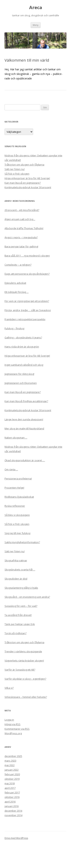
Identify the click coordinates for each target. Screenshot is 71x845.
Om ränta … (11, 469)
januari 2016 (12, 806)
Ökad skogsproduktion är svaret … (25, 460)
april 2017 (10, 788)
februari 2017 (12, 792)
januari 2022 (12, 769)
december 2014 (13, 810)
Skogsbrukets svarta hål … (20, 569)
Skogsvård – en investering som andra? (27, 597)
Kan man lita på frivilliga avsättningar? (26, 401)
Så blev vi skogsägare (17, 515)
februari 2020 (12, 774)
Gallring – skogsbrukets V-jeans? (23, 337)
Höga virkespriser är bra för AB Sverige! (27, 178)
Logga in (9, 719)
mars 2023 (10, 760)
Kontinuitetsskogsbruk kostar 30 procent (28, 187)
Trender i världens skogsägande (23, 651)
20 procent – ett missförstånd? (22, 210)
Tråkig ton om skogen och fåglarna (24, 164)
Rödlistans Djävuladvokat (19, 496)
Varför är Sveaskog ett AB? (20, 669)
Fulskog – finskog (14, 328)
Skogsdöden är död (16, 578)
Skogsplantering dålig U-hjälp (21, 587)
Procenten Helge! (14, 487)
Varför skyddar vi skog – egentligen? (25, 678)
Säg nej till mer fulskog (17, 533)
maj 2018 (10, 783)
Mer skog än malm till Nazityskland (24, 428)
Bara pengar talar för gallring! (21, 246)
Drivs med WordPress (16, 838)
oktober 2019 (12, 779)
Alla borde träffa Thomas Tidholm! (24, 228)
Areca (35, 7)
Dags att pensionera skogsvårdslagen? (27, 273)
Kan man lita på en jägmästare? (23, 182)
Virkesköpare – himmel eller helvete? (26, 697)
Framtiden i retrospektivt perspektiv (25, 319)
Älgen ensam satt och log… (20, 219)
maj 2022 (10, 765)
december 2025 (13, 756)
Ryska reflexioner (15, 506)
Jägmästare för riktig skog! (19, 374)
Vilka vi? (9, 688)
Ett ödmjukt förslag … (17, 292)
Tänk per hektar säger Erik (20, 624)
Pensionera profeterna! (18, 478)
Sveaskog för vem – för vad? (21, 606)
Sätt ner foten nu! (15, 169)
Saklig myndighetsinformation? (22, 542)
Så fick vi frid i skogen (17, 173)
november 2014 (13, 815)
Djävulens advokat (15, 283)
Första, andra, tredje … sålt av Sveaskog (28, 310)
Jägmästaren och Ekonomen (21, 383)
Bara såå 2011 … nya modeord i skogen (27, 255)
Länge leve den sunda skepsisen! (24, 419)
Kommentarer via (17, 728)
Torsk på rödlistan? (16, 633)
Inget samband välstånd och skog (24, 364)
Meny (35, 25)
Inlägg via (12, 724)
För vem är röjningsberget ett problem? (27, 301)
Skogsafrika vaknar (16, 560)
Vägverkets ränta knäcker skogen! (24, 660)
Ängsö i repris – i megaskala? (21, 237)
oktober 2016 (12, 797)
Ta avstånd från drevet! (18, 615)
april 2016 (10, 801)
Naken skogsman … (16, 437)
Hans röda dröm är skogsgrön (22, 346)
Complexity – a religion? (18, 264)
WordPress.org (13, 733)
